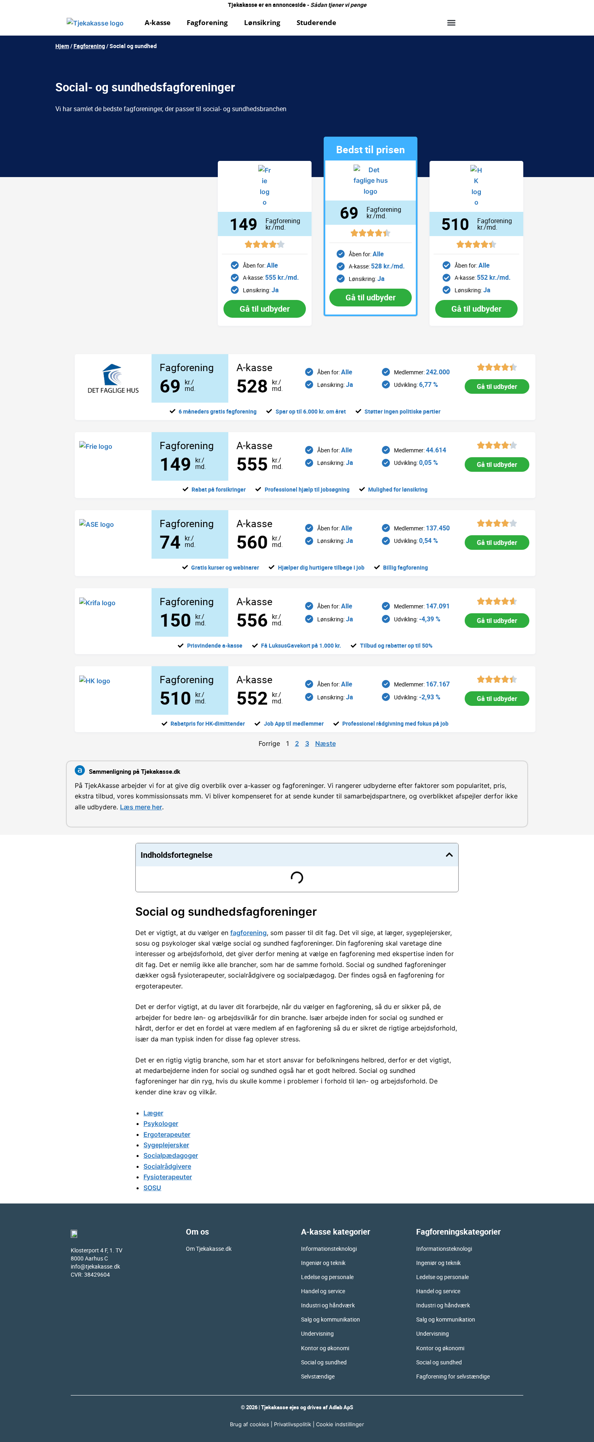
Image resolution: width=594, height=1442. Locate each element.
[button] (451, 22)
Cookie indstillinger (340, 1424)
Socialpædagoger (170, 1155)
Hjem (62, 46)
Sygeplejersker (166, 1145)
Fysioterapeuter (167, 1177)
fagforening (248, 933)
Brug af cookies (249, 1424)
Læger (153, 1113)
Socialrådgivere (167, 1166)
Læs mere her (141, 807)
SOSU (152, 1188)
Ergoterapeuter (166, 1134)
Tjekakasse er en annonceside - (297, 4)
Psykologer (160, 1123)
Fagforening (207, 22)
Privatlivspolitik (292, 1424)
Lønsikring (262, 22)
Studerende (316, 22)
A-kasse (158, 22)
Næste (325, 743)
